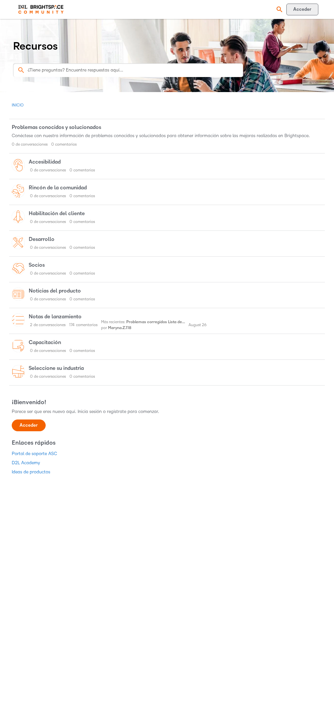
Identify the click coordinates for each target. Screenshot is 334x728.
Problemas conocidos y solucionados (56, 127)
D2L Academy (26, 462)
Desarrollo (41, 239)
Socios (37, 265)
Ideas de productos (31, 471)
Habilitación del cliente (57, 213)
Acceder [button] (29, 425)
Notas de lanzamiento (55, 317)
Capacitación (45, 342)
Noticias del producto (55, 291)
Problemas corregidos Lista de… (155, 322)
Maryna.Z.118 (119, 328)
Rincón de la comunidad (58, 188)
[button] (278, 10)
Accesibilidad (45, 162)
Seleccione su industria (56, 368)
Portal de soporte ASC (34, 453)
